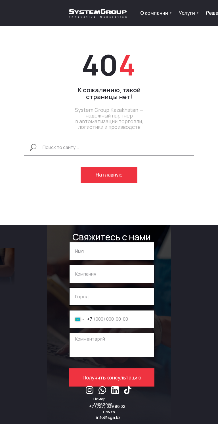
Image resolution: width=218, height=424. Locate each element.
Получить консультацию (112, 377)
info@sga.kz (108, 417)
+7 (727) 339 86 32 (107, 406)
